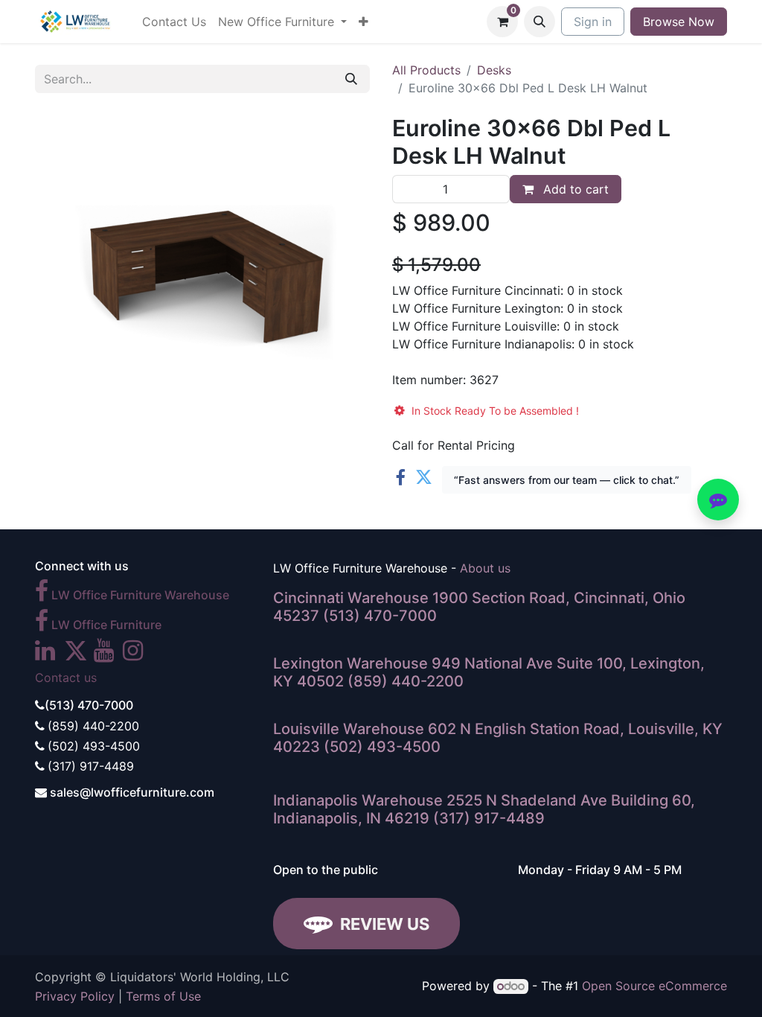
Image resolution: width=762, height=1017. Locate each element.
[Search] (351, 79)
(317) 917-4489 (489, 818)
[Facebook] (400, 477)
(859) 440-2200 (406, 681)
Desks (494, 70)
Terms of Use (163, 996)
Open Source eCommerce (654, 985)
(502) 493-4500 (382, 747)
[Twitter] (423, 477)
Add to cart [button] (574, 189)
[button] (539, 21)
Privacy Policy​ (75, 996)
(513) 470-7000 (380, 616)
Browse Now (678, 21)
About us (485, 568)
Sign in (593, 21)
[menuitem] (174, 21)
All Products (426, 70)
